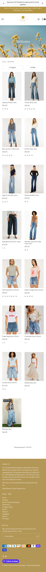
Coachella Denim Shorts (33, 336)
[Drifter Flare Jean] (34, 132)
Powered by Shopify (33, 565)
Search (4, 516)
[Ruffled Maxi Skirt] (34, 366)
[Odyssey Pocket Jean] (11, 86)
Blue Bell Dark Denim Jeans (11, 242)
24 (25, 155)
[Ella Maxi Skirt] (11, 412)
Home (4, 62)
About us (5, 512)
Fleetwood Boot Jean (32, 195)
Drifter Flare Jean (31, 149)
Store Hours (6, 505)
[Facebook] (3, 556)
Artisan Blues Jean (31, 102)
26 (7, 155)
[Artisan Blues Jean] (34, 86)
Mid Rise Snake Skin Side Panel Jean (33, 242)
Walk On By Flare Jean (9, 195)
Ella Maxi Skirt (7, 429)
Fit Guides (5, 519)
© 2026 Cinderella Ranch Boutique (13, 565)
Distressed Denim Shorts (10, 290)
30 (7, 109)
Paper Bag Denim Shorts (10, 336)
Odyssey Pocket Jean (9, 102)
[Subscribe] (37, 536)
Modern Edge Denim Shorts (34, 290)
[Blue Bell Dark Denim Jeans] (11, 225)
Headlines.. (6, 514)
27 (3, 109)
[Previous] (4, 3)
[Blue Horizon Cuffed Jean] (11, 132)
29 (32, 109)
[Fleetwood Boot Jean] (34, 179)
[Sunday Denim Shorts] (11, 366)
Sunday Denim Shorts (9, 383)
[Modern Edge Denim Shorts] (34, 273)
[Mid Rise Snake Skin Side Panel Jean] (34, 225)
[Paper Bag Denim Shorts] (11, 320)
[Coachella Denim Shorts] (34, 320)
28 (5, 109)
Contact (5, 500)
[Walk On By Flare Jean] (11, 179)
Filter (34, 67)
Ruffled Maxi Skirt (30, 383)
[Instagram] (6, 556)
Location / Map (7, 507)
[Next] (42, 3)
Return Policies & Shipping (10, 502)
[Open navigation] (2, 19)
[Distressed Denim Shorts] (11, 273)
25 (25, 109)
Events (4, 509)
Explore (13, 67)
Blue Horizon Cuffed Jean (10, 149)
